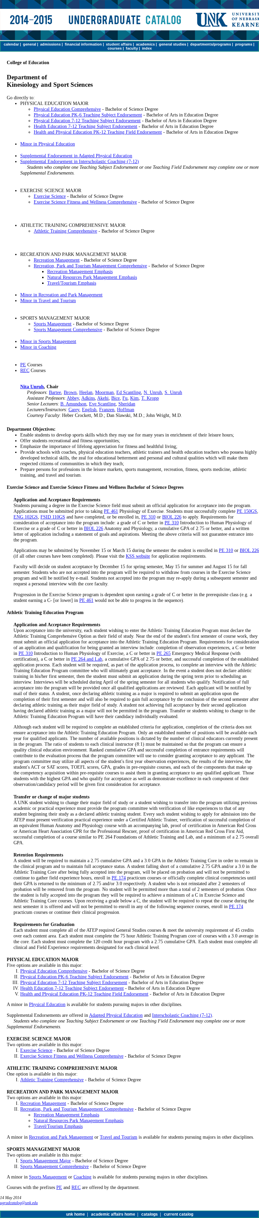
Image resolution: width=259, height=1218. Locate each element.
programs (243, 44)
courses (115, 48)
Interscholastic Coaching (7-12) (182, 1015)
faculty (132, 48)
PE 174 (119, 877)
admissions (50, 44)
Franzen (106, 409)
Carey (73, 409)
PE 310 (148, 517)
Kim (134, 398)
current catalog (178, 1214)
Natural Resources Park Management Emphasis (92, 277)
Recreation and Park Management (61, 1137)
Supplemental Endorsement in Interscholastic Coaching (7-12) (79, 161)
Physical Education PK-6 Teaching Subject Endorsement (88, 114)
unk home (75, 1214)
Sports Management (52, 323)
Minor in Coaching (38, 347)
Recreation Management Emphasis (80, 271)
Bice (115, 398)
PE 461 (111, 511)
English (89, 409)
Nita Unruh (32, 386)
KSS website (138, 556)
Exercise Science (50, 196)
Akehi (103, 398)
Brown (70, 392)
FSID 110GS (52, 517)
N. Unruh (153, 392)
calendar (11, 44)
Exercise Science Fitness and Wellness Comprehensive (85, 202)
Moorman (104, 392)
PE (23, 364)
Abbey (73, 398)
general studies (172, 44)
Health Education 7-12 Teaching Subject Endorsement (85, 126)
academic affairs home (113, 1214)
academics (145, 44)
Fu (124, 398)
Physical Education (47, 1004)
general (29, 44)
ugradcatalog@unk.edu (19, 1202)
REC (24, 370)
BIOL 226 (171, 517)
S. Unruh (173, 392)
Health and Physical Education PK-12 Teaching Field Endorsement (98, 132)
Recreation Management (57, 260)
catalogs (149, 1214)
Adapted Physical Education (116, 1015)
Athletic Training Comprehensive (65, 231)
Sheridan (126, 403)
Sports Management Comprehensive (68, 329)
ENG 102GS (25, 517)
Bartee (55, 392)
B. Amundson (73, 403)
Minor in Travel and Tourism (48, 300)
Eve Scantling (102, 403)
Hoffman (125, 409)
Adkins (88, 398)
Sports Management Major (45, 1160)
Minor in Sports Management (48, 341)
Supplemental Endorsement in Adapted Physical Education (76, 155)
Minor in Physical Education (47, 144)
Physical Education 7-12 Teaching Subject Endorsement (87, 120)
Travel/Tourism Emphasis (71, 283)
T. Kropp (150, 398)
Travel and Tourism (118, 1137)
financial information (83, 44)
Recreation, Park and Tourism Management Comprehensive (90, 265)
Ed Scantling (128, 392)
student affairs (119, 44)
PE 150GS (247, 511)
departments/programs (210, 44)
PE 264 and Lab (86, 659)
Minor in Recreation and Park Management (61, 294)
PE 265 (163, 653)
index (147, 48)
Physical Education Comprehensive (67, 109)
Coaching (82, 1177)
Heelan (85, 392)
